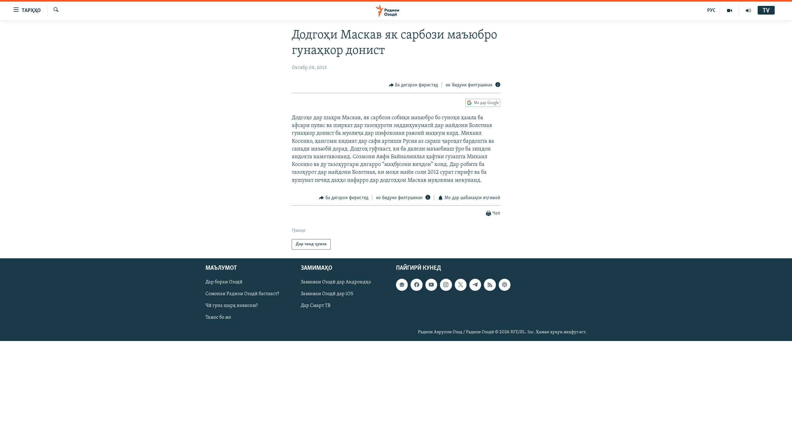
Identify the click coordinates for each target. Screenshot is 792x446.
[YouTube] (729, 10)
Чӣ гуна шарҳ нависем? (231, 306)
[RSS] (490, 285)
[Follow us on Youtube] (431, 285)
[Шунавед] (748, 10)
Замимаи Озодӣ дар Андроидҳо (336, 282)
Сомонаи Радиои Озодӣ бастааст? (242, 294)
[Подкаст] (504, 285)
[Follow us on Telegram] (475, 285)
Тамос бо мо (218, 317)
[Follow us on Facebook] (416, 285)
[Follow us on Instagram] (446, 285)
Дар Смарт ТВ (315, 306)
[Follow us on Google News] (402, 285)
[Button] (413, 85)
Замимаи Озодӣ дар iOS (327, 294)
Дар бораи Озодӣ (224, 282)
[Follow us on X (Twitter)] (461, 285)
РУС (711, 10)
